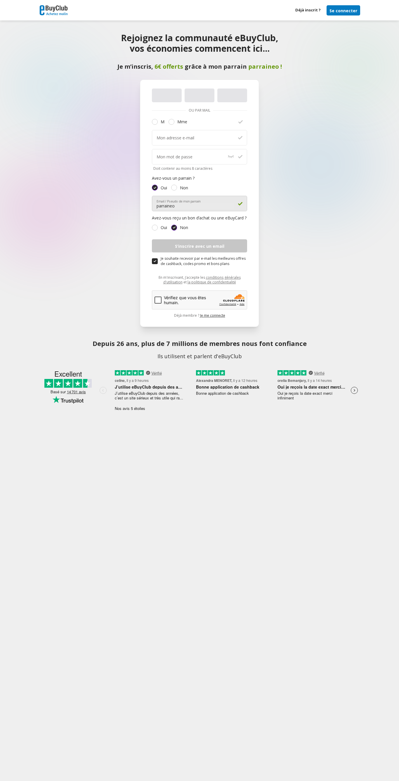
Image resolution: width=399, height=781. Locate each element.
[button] (155, 122)
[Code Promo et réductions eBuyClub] (53, 10)
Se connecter (343, 10)
